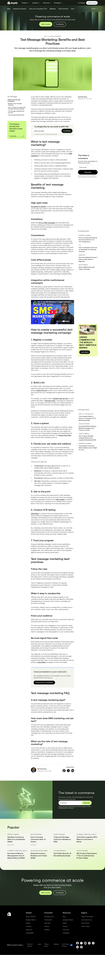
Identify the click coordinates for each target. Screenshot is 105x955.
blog (45, 36)
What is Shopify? (31, 916)
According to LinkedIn (38, 206)
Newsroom (29, 929)
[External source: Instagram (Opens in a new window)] (89, 943)
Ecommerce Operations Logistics (86, 834)
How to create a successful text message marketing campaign (17, 108)
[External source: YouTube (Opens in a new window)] (85, 943)
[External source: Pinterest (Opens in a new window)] (81, 947)
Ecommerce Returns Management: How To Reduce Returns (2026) (16, 855)
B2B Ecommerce (63, 9)
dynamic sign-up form (60, 398)
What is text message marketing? (14, 100)
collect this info (41, 390)
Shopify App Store (64, 435)
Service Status (85, 926)
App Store (47, 923)
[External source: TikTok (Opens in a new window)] (93, 943)
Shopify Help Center (87, 916)
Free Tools (66, 929)
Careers (28, 923)
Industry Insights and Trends (39, 850)
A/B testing (35, 513)
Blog (8, 9)
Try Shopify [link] (67, 131)
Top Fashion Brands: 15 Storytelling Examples (62, 854)
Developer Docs (49, 916)
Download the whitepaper (44, 682)
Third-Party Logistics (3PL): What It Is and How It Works (87, 839)
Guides (65, 923)
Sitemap (56, 944)
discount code (50, 401)
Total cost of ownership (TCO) (38, 9)
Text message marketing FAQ (16, 115)
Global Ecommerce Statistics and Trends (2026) (38, 855)
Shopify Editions (31, 920)
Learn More (84, 352)
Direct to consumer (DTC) (86, 414)
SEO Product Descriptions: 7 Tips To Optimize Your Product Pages (87, 855)
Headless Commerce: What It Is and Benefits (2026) (16, 839)
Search (93, 9)
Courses (65, 926)
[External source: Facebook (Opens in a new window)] (64, 770)
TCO (80, 245)
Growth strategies (55, 36)
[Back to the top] (9, 914)
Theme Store (48, 920)
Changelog (66, 933)
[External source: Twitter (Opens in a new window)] (68, 770)
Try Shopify (81, 3)
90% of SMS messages (46, 223)
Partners (46, 926)
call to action (60, 499)
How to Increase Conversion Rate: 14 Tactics (38, 839)
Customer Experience (59, 850)
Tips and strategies (84, 423)
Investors (28, 926)
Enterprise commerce (85, 235)
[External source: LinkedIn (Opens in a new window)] (72, 770)
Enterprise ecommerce (19, 9)
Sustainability (30, 933)
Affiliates (46, 929)
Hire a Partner (85, 923)
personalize (42, 662)
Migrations (53, 9)
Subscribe (87, 172)
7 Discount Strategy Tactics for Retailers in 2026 (62, 839)
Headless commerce (13, 834)
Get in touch (92, 3)
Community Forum (86, 920)
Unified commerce (84, 433)
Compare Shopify (68, 920)
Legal (39, 944)
